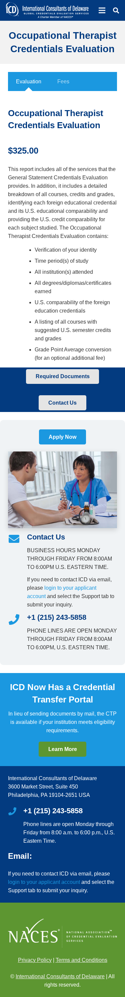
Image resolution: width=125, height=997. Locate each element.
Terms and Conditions (81, 960)
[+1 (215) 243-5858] (17, 620)
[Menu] (102, 10)
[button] (116, 10)
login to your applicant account (44, 882)
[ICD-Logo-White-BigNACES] (47, 10)
